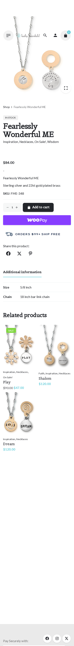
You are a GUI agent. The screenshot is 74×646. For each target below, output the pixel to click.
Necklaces (26, 142)
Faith (41, 373)
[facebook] (47, 639)
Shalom (45, 378)
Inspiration (10, 142)
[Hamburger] (8, 35)
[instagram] (57, 639)
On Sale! (40, 142)
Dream (9, 444)
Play (6, 382)
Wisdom (53, 142)
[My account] (55, 35)
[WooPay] (37, 220)
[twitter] (66, 639)
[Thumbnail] (28, 35)
